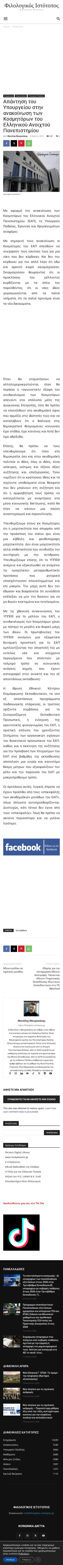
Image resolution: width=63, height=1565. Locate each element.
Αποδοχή (10, 1559)
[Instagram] (17, 1073)
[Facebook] (6, 143)
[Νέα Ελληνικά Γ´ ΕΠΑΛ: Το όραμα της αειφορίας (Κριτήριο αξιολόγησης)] (11, 1377)
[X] (14, 143)
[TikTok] (35, 1073)
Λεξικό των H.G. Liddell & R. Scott (23, 1176)
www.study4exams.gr (16, 1157)
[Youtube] (52, 1073)
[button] (58, 18)
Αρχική (6, 26)
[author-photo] (31, 1016)
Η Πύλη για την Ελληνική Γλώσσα (23, 1171)
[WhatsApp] (29, 143)
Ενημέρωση (18, 26)
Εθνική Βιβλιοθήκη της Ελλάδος (22, 1166)
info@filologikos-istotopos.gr (39, 1513)
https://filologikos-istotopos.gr (31, 1025)
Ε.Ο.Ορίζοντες (12, 1161)
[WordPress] (46, 1073)
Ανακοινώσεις (21, 96)
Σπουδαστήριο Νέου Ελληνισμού (23, 1181)
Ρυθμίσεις (23, 1553)
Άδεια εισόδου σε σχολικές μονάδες (13, 970)
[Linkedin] (23, 1073)
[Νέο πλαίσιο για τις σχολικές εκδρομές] (11, 1394)
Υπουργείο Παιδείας (36, 96)
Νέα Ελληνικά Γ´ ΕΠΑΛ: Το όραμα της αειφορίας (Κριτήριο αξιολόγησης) (40, 1375)
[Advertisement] (31, 61)
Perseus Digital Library (17, 1152)
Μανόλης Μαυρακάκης (17, 136)
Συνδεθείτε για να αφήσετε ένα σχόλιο (31, 1099)
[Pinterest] (21, 143)
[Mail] (29, 1073)
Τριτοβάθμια (21, 930)
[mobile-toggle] (5, 18)
